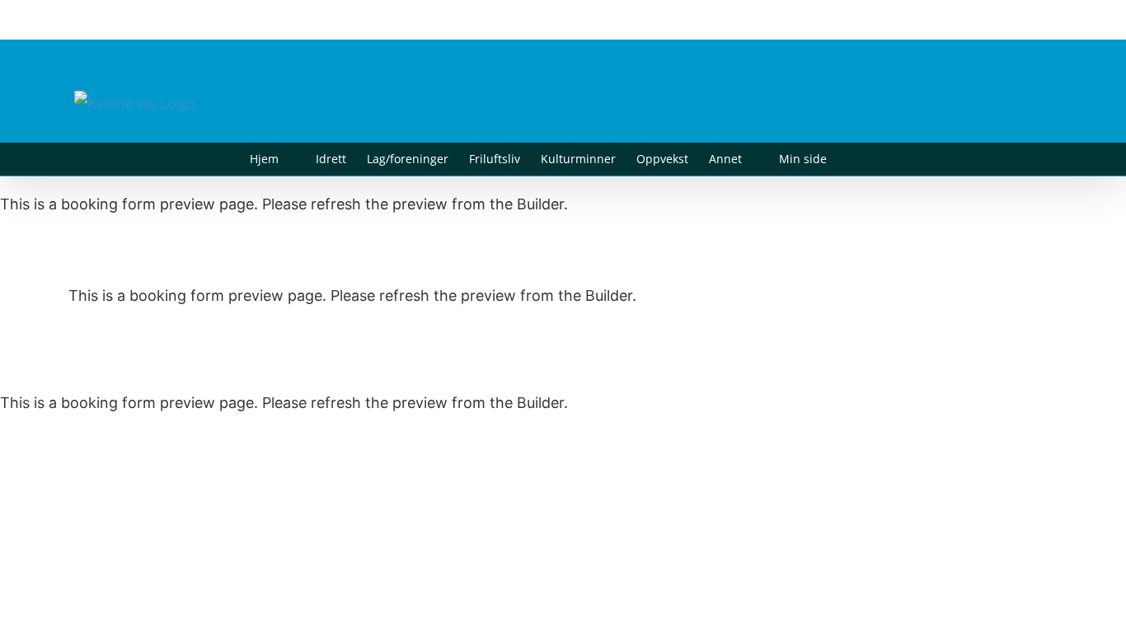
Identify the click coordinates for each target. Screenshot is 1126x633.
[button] (851, 159)
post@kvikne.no (1015, 19)
